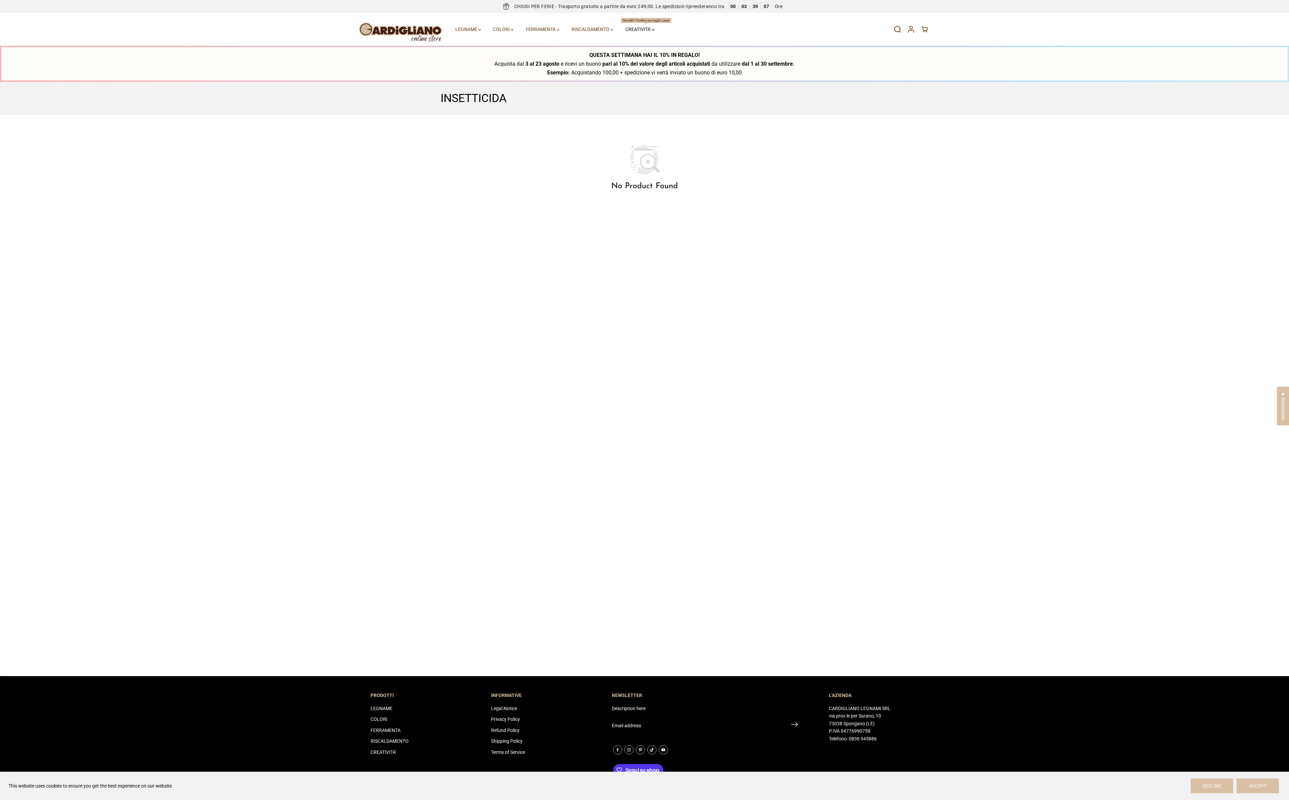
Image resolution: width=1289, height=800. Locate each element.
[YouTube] (663, 750)
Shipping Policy (507, 741)
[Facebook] (617, 750)
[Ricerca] (898, 29)
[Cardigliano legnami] (400, 29)
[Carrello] (924, 29)
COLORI (502, 29)
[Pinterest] (640, 750)
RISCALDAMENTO (591, 29)
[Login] (911, 29)
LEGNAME (466, 29)
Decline (1212, 786)
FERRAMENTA (541, 29)
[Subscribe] (794, 725)
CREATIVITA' (641, 25)
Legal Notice (504, 708)
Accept (1257, 786)
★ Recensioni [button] (1283, 406)
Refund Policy (505, 730)
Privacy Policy (505, 719)
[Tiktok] (652, 750)
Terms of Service (508, 752)
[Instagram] (629, 750)
